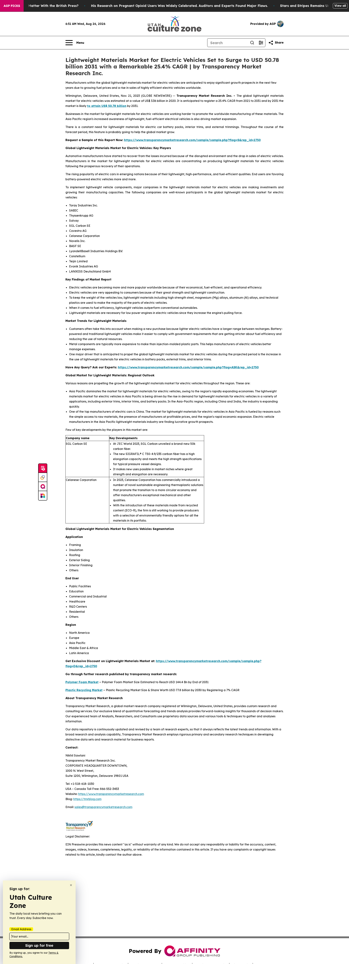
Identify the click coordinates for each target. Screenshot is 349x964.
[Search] (252, 42)
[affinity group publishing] (43, 486)
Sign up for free (39, 945)
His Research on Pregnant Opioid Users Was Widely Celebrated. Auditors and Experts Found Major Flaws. (179, 6)
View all (340, 5)
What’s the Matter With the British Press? (44, 6)
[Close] (71, 885)
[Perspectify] (43, 477)
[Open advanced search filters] (260, 42)
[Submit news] (43, 468)
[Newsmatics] (43, 495)
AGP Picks (12, 6)
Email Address (21, 929)
